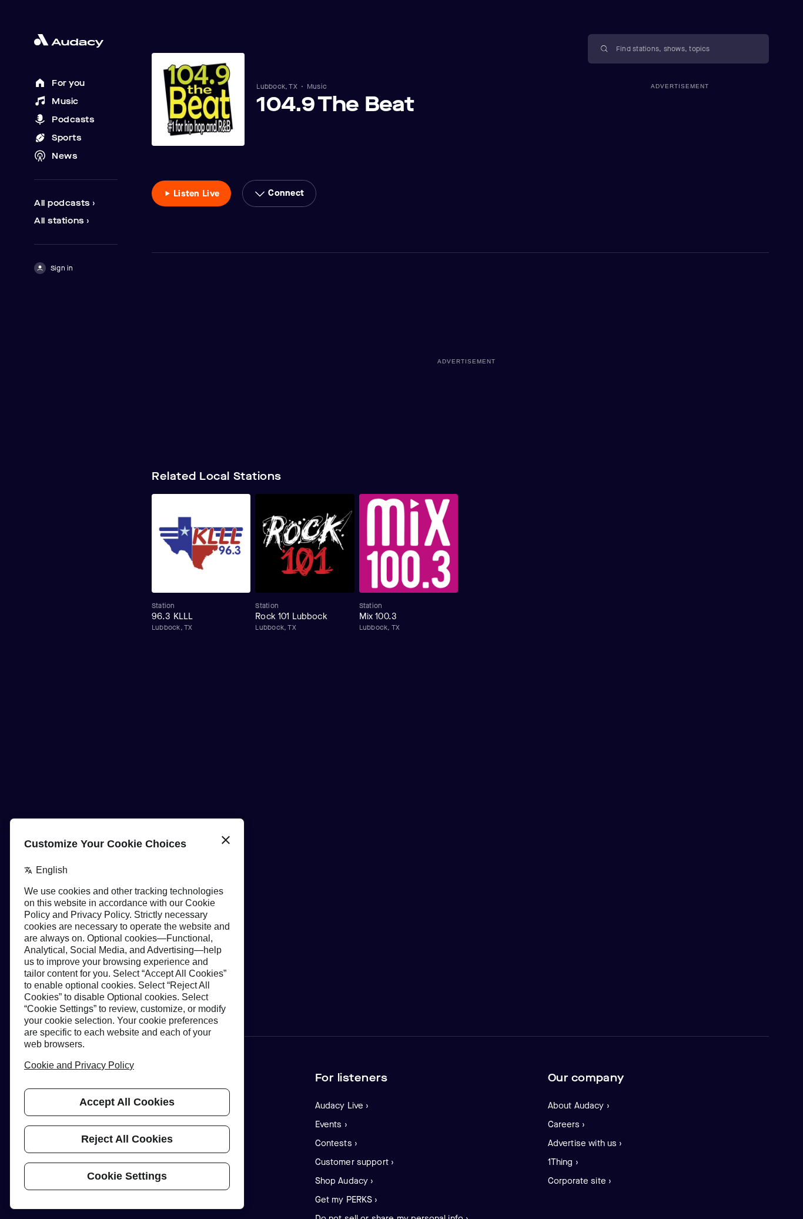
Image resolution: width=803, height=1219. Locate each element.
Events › (331, 1124)
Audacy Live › (342, 1105)
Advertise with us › (585, 1143)
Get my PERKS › (346, 1199)
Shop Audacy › (344, 1181)
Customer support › (354, 1162)
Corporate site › (579, 1181)
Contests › (336, 1143)
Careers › (566, 1124)
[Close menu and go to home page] (76, 41)
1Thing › (563, 1162)
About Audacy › (579, 1105)
